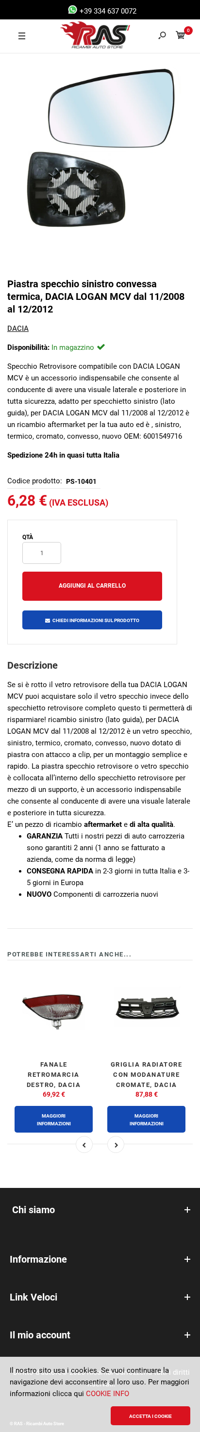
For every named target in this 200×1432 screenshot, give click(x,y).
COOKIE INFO (107, 1393)
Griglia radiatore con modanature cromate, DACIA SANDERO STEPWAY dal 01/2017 (147, 1084)
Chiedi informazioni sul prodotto (95, 620)
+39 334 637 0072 (107, 11)
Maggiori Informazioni (54, 1119)
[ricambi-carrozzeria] (86, 36)
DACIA (18, 328)
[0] (180, 36)
